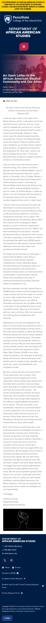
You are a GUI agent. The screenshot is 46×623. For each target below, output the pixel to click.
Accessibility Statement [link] (26, 609)
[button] (24, 47)
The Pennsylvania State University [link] (26, 606)
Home (5, 87)
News (11, 87)
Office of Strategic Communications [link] (23, 611)
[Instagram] (11, 560)
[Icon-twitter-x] (5, 560)
